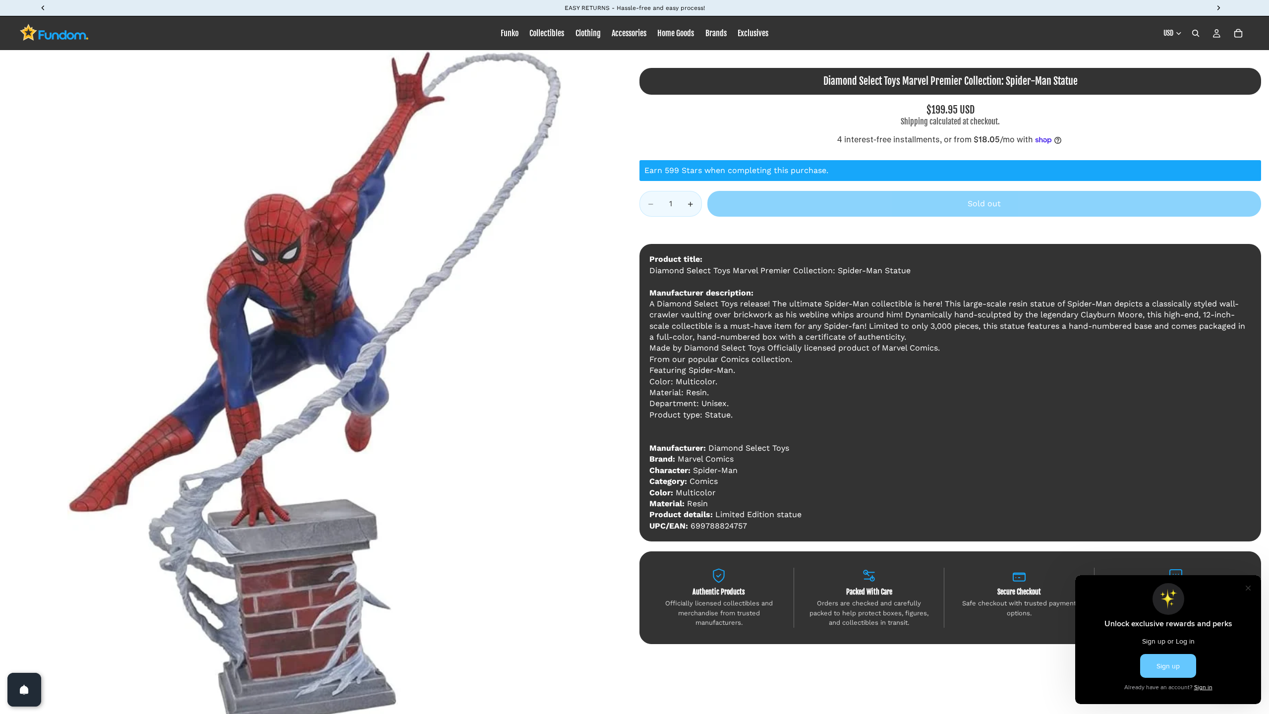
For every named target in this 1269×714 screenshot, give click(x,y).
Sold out (984, 203)
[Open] (24, 690)
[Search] (1196, 33)
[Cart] (1238, 33)
